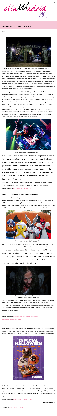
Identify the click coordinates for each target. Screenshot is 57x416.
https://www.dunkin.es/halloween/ (22, 399)
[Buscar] (51, 2)
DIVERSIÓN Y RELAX (14, 407)
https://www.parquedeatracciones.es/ (23, 188)
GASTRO (22, 407)
